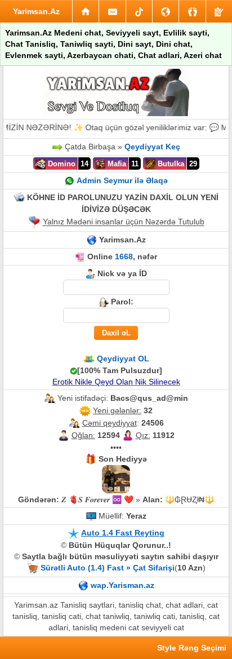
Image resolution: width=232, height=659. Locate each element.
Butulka (169, 164)
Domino (60, 164)
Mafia (115, 164)
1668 (124, 256)
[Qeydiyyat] (219, 11)
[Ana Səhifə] (86, 11)
